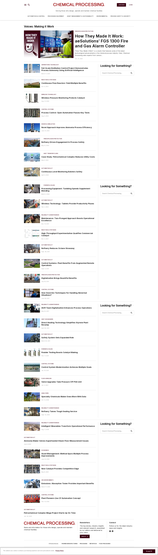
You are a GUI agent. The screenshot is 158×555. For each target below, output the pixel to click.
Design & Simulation (48, 124)
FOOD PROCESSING (104, 543)
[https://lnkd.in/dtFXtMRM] (112, 531)
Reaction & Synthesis (48, 79)
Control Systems (47, 109)
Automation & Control (36, 16)
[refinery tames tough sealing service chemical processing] (32, 411)
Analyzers (45, 393)
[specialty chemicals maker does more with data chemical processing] (32, 396)
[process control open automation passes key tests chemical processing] (32, 112)
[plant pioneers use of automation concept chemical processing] (32, 498)
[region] (79, 551)
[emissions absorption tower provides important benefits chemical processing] (32, 483)
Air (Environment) (47, 480)
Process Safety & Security (120, 16)
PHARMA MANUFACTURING (70, 543)
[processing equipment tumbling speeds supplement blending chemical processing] (32, 188)
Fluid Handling (46, 378)
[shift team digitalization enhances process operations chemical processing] (32, 308)
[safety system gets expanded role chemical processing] (32, 337)
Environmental (102, 16)
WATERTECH (93, 543)
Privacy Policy (60, 550)
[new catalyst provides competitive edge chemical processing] (32, 468)
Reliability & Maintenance (50, 215)
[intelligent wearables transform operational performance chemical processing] (32, 426)
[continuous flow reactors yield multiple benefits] (32, 83)
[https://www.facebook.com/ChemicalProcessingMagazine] (110, 531)
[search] (28, 4)
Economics (45, 450)
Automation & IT (47, 168)
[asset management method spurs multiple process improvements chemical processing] (32, 453)
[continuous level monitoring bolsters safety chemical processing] (32, 171)
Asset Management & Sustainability (80, 16)
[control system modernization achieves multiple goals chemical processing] (32, 367)
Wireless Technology (48, 94)
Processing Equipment (56, 16)
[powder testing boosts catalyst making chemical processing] (32, 352)
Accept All (149, 551)
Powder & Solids (49, 185)
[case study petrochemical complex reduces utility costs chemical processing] (32, 157)
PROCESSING (83, 543)
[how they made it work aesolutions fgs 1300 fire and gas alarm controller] (49, 44)
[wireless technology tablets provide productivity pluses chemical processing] (32, 203)
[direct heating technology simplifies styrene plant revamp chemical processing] (32, 322)
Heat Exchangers (47, 319)
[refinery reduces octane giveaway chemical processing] (32, 248)
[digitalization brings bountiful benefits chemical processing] (32, 278)
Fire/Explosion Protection (84, 31)
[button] (25, 4)
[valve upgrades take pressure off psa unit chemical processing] (32, 382)
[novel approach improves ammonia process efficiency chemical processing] (32, 127)
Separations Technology (50, 64)
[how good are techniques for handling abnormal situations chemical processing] (32, 293)
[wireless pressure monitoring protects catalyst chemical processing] (32, 98)
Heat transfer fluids (51, 153)
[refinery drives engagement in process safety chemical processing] (32, 142)
